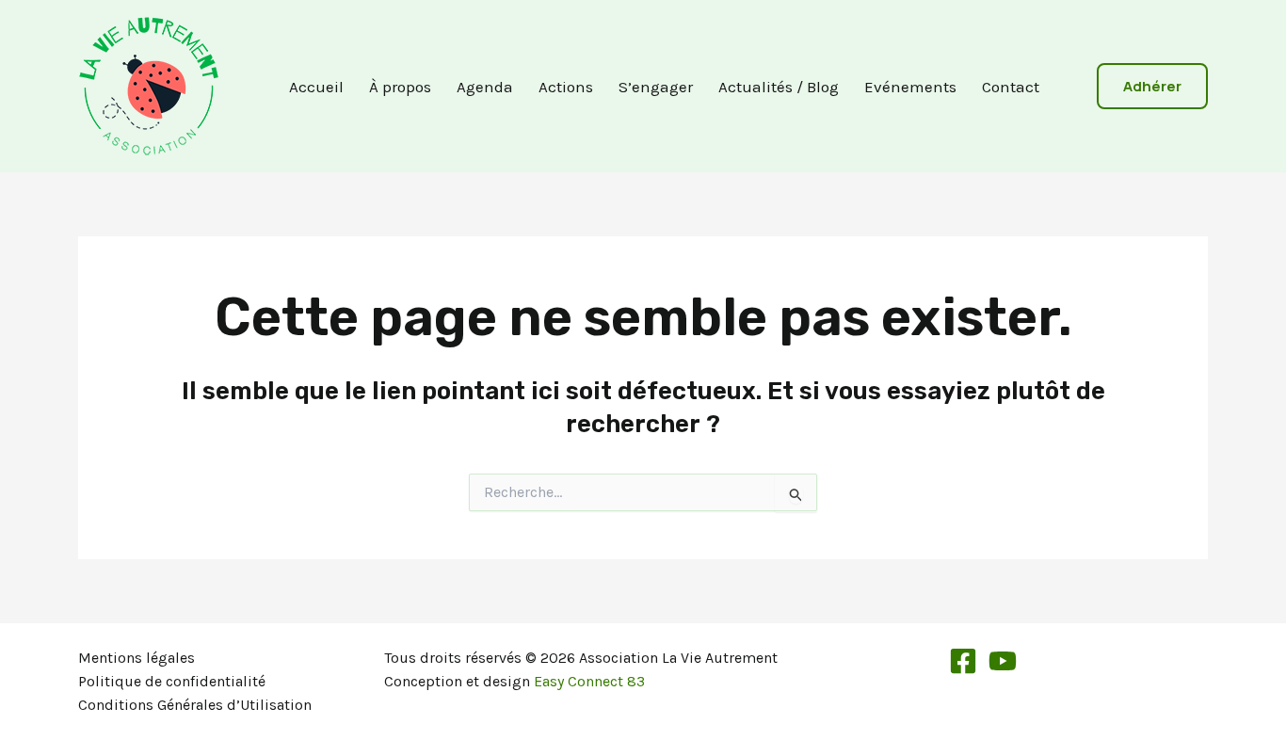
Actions (566, 86)
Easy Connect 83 (589, 681)
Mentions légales (136, 658)
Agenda (485, 86)
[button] (1152, 86)
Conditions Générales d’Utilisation (195, 705)
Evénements (910, 86)
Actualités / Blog (778, 86)
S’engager (656, 86)
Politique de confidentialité (171, 681)
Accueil (316, 86)
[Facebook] (963, 661)
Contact (1010, 86)
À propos (400, 86)
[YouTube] (1003, 661)
